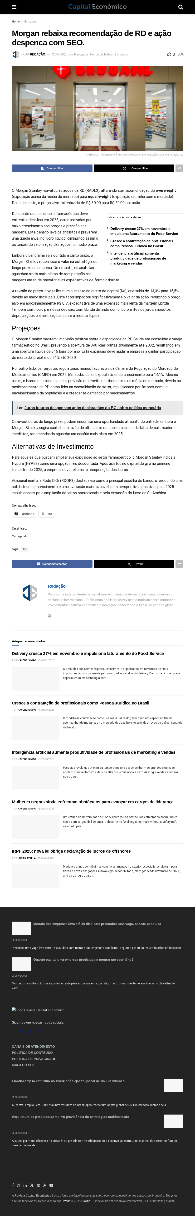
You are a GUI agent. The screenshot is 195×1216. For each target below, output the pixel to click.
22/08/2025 (47, 808)
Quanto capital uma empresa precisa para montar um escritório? (83, 959)
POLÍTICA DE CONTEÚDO (32, 1053)
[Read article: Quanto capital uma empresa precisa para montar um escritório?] (21, 964)
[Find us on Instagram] (21, 1031)
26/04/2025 (47, 858)
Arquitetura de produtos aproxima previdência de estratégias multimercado (70, 1117)
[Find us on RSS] (37, 1031)
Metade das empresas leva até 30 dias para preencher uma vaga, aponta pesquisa (97, 924)
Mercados (30, 21)
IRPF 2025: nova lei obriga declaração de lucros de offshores (71, 851)
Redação (37, 54)
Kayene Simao (27, 660)
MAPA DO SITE (23, 1065)
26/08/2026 (21, 940)
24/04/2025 (59, 54)
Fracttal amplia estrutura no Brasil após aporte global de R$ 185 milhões (68, 1081)
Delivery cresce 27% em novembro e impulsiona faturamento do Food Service (88, 653)
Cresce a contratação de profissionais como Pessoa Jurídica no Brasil (80, 703)
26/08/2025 (47, 759)
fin (25, 549)
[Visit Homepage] (97, 7)
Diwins (66, 1201)
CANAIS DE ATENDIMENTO (33, 1046)
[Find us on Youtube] (51, 1185)
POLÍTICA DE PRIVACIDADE (34, 1059)
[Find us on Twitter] (32, 1185)
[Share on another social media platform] (179, 168)
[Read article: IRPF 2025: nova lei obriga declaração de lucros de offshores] (35, 876)
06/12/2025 (47, 660)
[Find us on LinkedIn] (25, 1185)
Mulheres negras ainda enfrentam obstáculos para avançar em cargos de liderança (93, 802)
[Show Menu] (14, 7)
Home (16, 21)
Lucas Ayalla (27, 858)
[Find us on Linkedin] (29, 1031)
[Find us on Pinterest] (38, 1185)
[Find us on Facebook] (13, 1031)
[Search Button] (180, 7)
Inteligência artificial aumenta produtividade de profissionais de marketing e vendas (138, 258)
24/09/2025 (47, 710)
